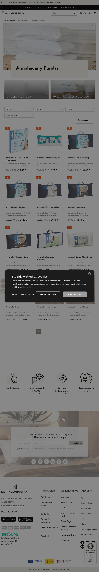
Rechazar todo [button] (48, 294)
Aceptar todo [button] (75, 294)
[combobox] (89, 273)
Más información (26, 287)
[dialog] (49, 286)
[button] (23, 294)
